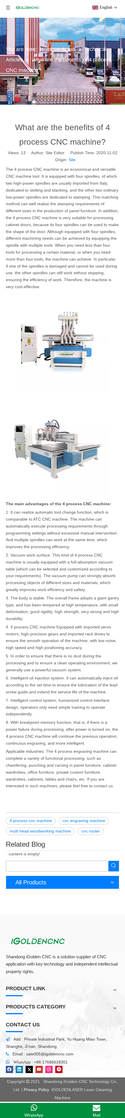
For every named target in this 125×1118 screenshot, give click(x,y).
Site (72, 159)
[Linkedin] (19, 1069)
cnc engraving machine (84, 820)
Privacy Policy (36, 1089)
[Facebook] (9, 1069)
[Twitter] (29, 1069)
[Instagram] (49, 1069)
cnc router (90, 831)
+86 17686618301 (51, 1062)
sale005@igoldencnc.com (50, 1054)
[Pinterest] (59, 1069)
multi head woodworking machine (40, 831)
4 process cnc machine (31, 820)
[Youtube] (39, 1069)
